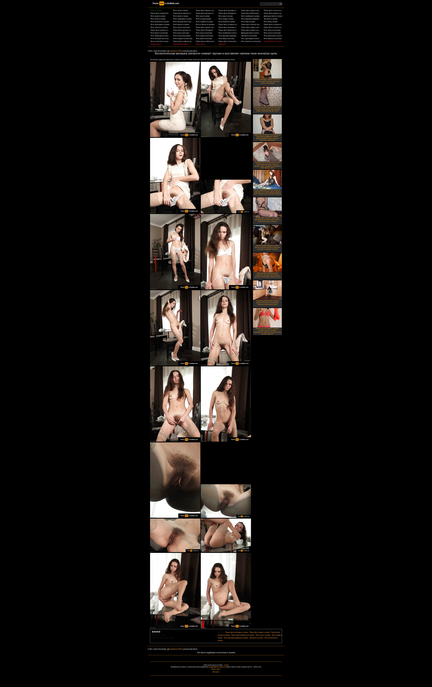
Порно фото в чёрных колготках (183, 41)
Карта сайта (216, 669)
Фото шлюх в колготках (272, 30)
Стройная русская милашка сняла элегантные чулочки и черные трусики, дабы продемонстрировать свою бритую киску (267, 165)
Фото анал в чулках (225, 16)
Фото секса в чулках (180, 10)
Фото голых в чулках (158, 19)
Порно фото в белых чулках (251, 24)
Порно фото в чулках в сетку (274, 24)
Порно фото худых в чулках (251, 10)
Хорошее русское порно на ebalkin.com (274, 41)
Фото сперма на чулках (204, 22)
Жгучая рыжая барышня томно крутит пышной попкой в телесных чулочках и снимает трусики (267, 247)
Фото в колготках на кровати (160, 41)
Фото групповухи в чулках (160, 24)
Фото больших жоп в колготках (160, 38)
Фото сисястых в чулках (159, 27)
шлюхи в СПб (175, 51)
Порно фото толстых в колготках (274, 27)
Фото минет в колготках (159, 33)
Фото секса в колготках (181, 27)
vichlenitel (221, 44)
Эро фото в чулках (270, 19)
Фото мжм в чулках (248, 22)
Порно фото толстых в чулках (274, 10)
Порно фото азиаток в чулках (183, 13)
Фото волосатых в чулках (160, 22)
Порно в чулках (156, 10)
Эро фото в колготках (249, 36)
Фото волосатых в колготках (274, 36)
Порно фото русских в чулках (206, 13)
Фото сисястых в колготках (251, 41)
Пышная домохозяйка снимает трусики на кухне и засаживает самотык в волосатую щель (267, 302)
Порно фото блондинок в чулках (228, 13)
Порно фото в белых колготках (206, 41)
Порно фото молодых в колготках (228, 27)
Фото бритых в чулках (181, 24)
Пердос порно (156, 44)
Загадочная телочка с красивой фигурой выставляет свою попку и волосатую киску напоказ (267, 219)
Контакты (216, 672)
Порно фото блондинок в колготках (206, 30)
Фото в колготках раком (181, 36)
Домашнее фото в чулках (273, 16)
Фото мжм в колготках (204, 38)
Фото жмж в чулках (271, 22)
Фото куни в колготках (181, 33)
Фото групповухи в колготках (251, 38)
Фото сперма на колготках (182, 38)
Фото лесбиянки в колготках (228, 33)
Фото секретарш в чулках (182, 19)
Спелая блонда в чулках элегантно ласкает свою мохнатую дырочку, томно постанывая (267, 81)
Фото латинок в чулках (226, 22)
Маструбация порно (180, 44)
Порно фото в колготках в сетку (228, 41)
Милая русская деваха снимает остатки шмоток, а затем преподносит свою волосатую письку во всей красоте (267, 331)
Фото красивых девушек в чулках (251, 19)
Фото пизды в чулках (226, 19)
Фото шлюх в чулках (158, 16)
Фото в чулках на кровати (205, 24)
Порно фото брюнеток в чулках (251, 13)
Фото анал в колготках (204, 33)
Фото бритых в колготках (273, 38)
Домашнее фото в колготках (251, 33)
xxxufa (226, 665)
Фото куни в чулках (203, 16)
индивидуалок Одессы (217, 667)
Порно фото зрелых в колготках (206, 27)
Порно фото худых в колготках (251, 27)
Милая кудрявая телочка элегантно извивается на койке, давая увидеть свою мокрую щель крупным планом (267, 192)
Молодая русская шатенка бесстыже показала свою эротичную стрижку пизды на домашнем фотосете (267, 109)
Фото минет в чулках (180, 16)
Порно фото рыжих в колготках (251, 30)
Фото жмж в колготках (226, 38)
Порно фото (200, 44)
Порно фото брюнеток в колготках (228, 30)
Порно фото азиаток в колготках (160, 30)
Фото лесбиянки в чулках (250, 16)
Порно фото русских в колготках (183, 30)
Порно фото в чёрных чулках (228, 24)
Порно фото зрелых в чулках (206, 10)
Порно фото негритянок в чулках (160, 13)
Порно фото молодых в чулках (228, 10)
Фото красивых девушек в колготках (228, 36)
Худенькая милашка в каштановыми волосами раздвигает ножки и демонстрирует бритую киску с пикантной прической (267, 137)
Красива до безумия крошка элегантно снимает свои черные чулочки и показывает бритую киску (267, 275)
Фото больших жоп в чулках (183, 22)
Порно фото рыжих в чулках (274, 13)
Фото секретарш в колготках (160, 36)
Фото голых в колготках (272, 33)
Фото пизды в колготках (204, 36)
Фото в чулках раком (203, 19)
